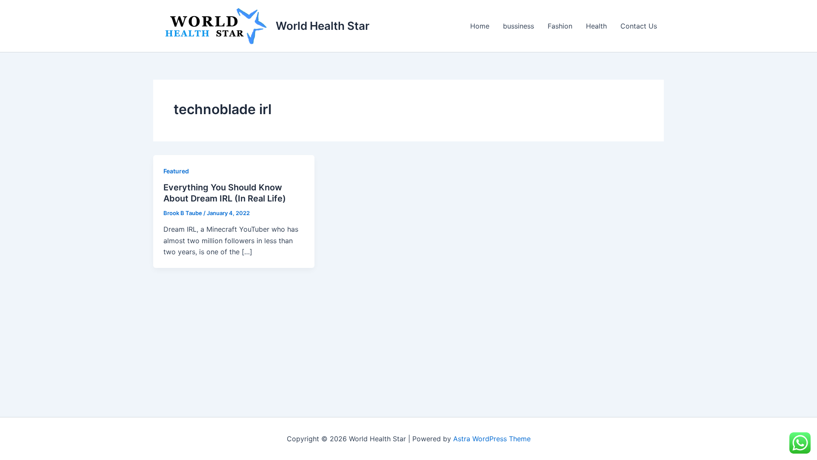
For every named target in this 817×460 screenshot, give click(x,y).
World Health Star (322, 25)
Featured (176, 171)
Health (596, 26)
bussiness (518, 26)
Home (479, 26)
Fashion (560, 26)
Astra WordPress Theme (492, 438)
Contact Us (638, 26)
